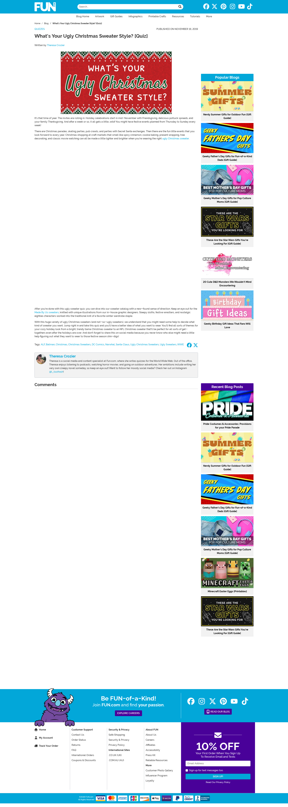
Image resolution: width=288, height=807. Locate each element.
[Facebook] (206, 6)
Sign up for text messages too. (206, 770)
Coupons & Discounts (84, 760)
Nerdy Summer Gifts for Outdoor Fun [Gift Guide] (227, 116)
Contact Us (78, 734)
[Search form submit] (180, 6)
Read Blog (220, 711)
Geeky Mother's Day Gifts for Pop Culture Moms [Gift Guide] (227, 200)
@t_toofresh (56, 371)
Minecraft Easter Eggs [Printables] (227, 591)
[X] (214, 6)
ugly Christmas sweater (175, 138)
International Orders (83, 755)
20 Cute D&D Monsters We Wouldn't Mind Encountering (227, 283)
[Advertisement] (227, 48)
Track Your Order (48, 745)
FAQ (74, 750)
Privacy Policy (117, 745)
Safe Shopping (117, 734)
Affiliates (150, 745)
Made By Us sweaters (46, 312)
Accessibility (153, 750)
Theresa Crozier (56, 45)
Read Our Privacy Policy (218, 782)
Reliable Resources (157, 760)
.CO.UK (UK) (115, 755)
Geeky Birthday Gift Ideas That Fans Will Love (227, 325)
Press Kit (150, 755)
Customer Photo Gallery (159, 770)
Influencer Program (156, 775)
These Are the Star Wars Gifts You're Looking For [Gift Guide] (227, 242)
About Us (151, 734)
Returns (76, 745)
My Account (46, 737)
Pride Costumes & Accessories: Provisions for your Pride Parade (227, 426)
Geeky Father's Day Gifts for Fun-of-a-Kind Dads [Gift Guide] (227, 158)
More (209, 16)
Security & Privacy (119, 739)
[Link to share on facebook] (189, 346)
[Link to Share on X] (195, 346)
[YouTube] (241, 6)
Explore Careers (128, 713)
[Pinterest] (223, 6)
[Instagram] (232, 6)
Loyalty (150, 780)
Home (42, 729)
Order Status (79, 739)
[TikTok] (250, 6)
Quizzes (39, 29)
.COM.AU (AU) (116, 760)
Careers (150, 739)
